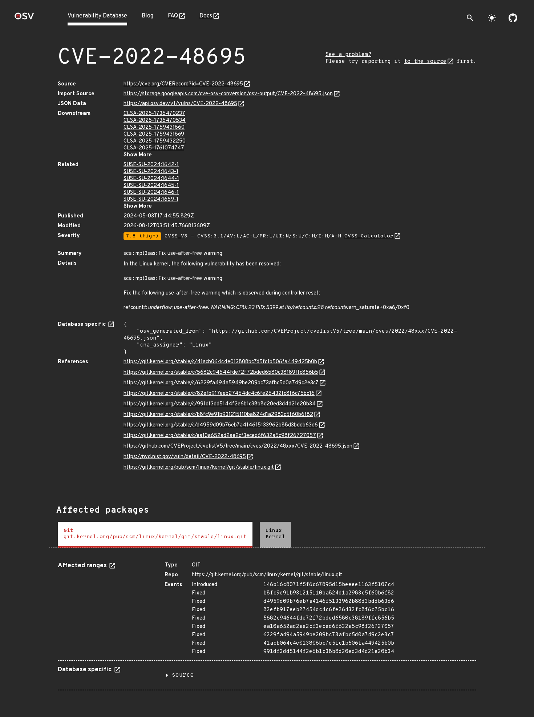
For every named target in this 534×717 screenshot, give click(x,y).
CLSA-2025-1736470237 (154, 113)
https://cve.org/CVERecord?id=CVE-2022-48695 (183, 84)
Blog (147, 16)
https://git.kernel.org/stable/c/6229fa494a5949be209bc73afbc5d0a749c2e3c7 (221, 383)
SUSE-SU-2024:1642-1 (151, 164)
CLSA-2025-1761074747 (154, 148)
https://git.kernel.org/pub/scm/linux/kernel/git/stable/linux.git (199, 467)
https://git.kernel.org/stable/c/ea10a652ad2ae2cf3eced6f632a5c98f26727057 (220, 435)
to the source (425, 61)
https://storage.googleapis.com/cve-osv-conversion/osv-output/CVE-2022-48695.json (228, 94)
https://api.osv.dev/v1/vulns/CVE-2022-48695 (180, 103)
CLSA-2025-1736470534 (155, 120)
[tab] (155, 535)
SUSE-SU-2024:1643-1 (151, 171)
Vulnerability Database (97, 16)
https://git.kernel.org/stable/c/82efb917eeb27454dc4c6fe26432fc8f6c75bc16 (219, 393)
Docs (205, 16)
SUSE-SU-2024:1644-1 (151, 178)
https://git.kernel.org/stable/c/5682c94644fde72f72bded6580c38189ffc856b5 (221, 372)
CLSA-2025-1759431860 (154, 127)
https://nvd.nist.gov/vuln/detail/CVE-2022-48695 (185, 456)
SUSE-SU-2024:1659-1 (151, 199)
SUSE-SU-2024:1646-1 (151, 192)
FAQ (173, 16)
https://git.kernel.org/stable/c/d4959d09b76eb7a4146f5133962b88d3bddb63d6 (221, 425)
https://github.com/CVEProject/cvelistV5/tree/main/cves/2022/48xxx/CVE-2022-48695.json (238, 446)
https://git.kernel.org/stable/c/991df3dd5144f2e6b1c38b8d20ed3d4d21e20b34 (220, 404)
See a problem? (348, 54)
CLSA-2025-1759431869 (154, 134)
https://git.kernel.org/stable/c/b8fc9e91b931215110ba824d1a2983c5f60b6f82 (218, 414)
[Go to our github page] (513, 17)
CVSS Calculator (368, 236)
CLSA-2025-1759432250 (155, 141)
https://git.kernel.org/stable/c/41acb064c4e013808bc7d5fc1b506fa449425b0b (220, 361)
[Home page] (24, 18)
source (183, 675)
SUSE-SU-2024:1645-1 (151, 185)
